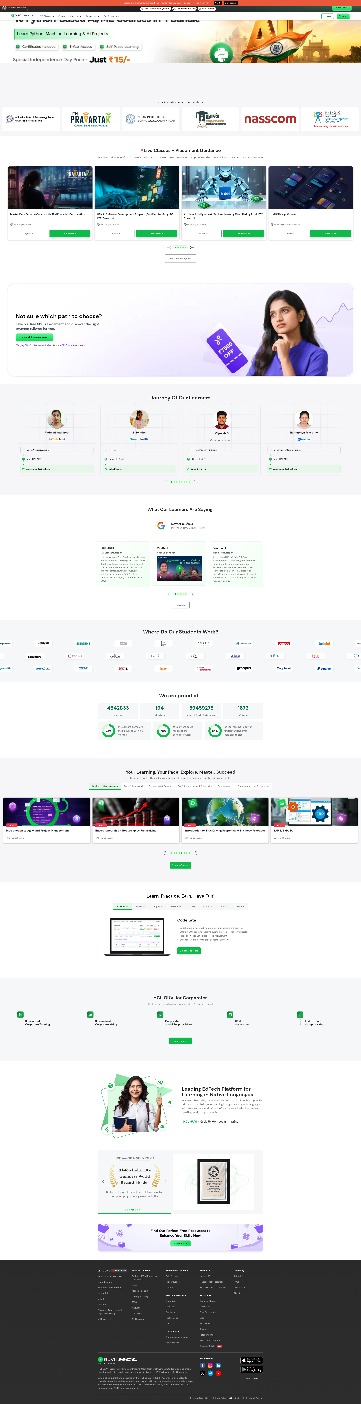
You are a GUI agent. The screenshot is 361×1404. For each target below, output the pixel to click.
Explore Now (180, 1243)
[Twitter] (202, 1373)
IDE (167, 1323)
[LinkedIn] (218, 1365)
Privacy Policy (219, 1398)
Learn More (183, 1042)
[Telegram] (210, 1373)
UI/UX (101, 1298)
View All (180, 605)
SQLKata (170, 1312)
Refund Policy (241, 1276)
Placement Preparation (211, 1281)
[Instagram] (210, 1365)
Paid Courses (173, 1276)
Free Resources (208, 1312)
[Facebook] (202, 1365)
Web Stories (206, 1323)
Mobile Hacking (140, 1290)
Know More (70, 233)
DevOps (102, 1304)
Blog (202, 1317)
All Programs (104, 1319)
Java (134, 1285)
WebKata (170, 1306)
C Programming (140, 1296)
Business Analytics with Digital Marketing (110, 1312)
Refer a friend (206, 1334)
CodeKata (171, 1300)
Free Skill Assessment (34, 337)
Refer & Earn (252, 1378)
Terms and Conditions (200, 1398)
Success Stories (208, 1300)
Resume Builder (210, 1346)
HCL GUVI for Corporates (213, 1287)
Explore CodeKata (189, 950)
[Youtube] (218, 1373)
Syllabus (29, 233)
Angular (136, 1307)
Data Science (105, 1281)
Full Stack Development (110, 1276)
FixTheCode (172, 1317)
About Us (238, 1293)
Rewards (204, 1329)
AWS (134, 1302)
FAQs (236, 1281)
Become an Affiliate (210, 1340)
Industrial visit (173, 1342)
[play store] (251, 1369)
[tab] (105, 786)
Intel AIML (103, 1293)
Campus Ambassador (177, 1337)
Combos (170, 1287)
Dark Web (137, 1313)
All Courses (138, 1319)
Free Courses (173, 1281)
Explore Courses (180, 865)
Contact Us (239, 1287)
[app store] (251, 1360)
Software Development (110, 1287)
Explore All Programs (180, 258)
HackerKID (205, 1276)
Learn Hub (205, 1306)
